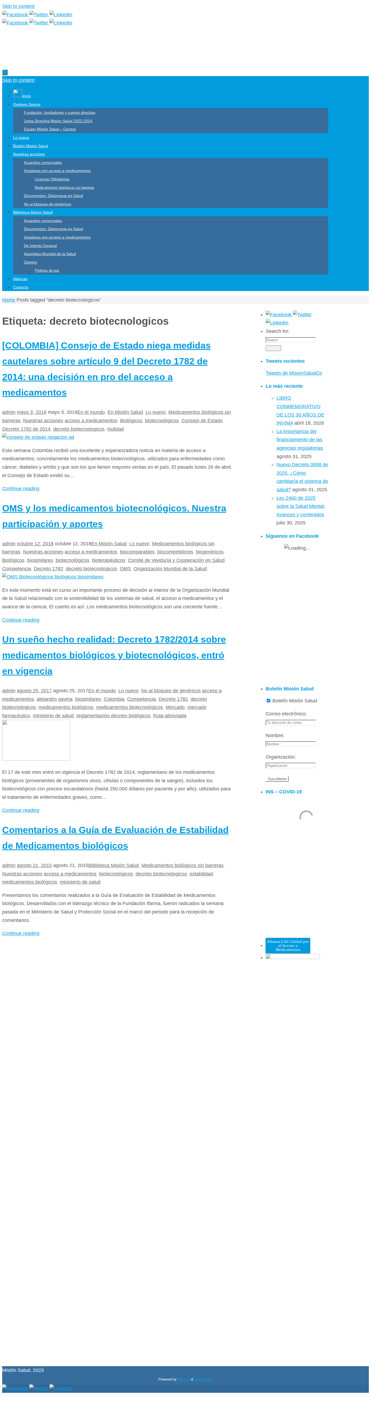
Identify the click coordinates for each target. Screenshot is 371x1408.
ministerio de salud (53, 715)
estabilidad (201, 874)
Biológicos (131, 420)
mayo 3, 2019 (31, 412)
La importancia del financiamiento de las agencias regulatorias (299, 440)
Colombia (114, 699)
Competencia (16, 568)
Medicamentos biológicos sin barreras (183, 865)
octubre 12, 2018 (35, 543)
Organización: (281, 757)
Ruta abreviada (169, 715)
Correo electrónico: (286, 713)
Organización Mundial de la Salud (170, 568)
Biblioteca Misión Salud (113, 865)
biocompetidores (175, 552)
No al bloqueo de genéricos (171, 690)
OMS (125, 568)
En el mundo (91, 412)
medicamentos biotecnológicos (129, 707)
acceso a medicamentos (91, 420)
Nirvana (184, 1379)
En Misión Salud (125, 412)
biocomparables (137, 552)
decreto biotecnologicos (79, 429)
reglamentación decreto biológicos (113, 715)
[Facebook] (15, 14)
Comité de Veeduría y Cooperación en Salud (176, 560)
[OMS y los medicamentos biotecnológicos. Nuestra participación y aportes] (52, 577)
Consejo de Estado (202, 420)
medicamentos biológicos (66, 707)
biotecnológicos (162, 420)
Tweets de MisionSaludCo (294, 373)
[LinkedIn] (60, 14)
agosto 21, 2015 (34, 865)
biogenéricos (210, 552)
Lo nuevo (156, 412)
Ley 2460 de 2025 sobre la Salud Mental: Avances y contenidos (300, 506)
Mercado (175, 707)
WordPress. (203, 1379)
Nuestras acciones (43, 420)
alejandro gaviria (55, 699)
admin (8, 412)
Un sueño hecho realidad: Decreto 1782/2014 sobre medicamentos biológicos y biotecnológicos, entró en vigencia (114, 655)
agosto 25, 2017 (34, 690)
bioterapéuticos (108, 560)
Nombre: (275, 735)
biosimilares (40, 560)
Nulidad (115, 429)
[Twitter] (39, 14)
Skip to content (18, 6)
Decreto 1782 (48, 568)
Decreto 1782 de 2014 (26, 429)
